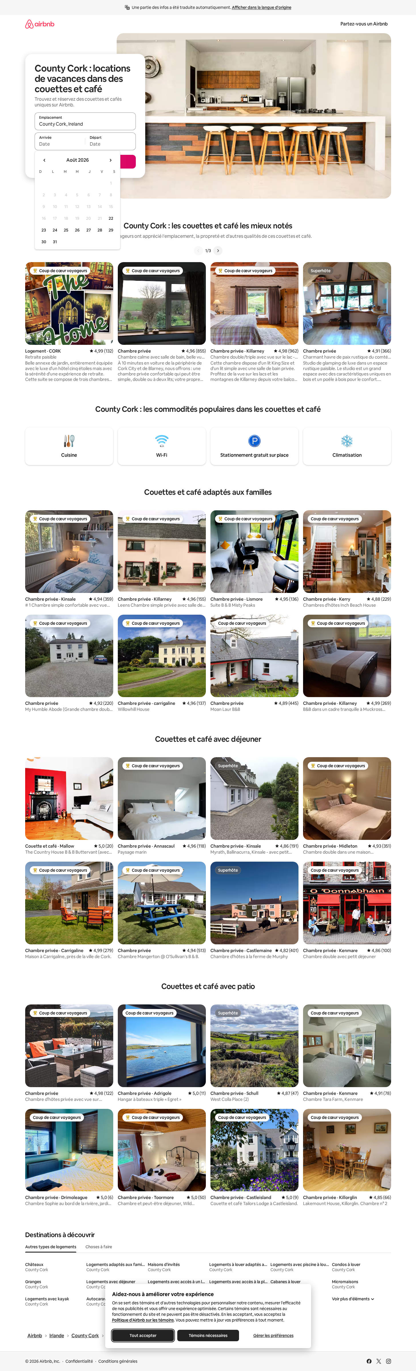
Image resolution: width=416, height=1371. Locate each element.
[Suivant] (217, 250)
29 (111, 230)
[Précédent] (198, 250)
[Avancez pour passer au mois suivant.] (110, 160)
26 (77, 230)
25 (66, 230)
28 (99, 230)
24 (55, 230)
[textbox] (60, 144)
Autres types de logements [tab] (50, 1246)
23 (43, 230)
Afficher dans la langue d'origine (261, 7)
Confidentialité (79, 1361)
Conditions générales (118, 1361)
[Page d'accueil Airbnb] (39, 24)
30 (43, 241)
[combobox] (85, 123)
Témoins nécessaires (208, 1335)
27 (88, 230)
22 (111, 218)
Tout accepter (143, 1335)
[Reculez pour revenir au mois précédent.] (44, 160)
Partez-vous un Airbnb (364, 24)
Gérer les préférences (273, 1335)
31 (55, 241)
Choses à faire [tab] (98, 1246)
